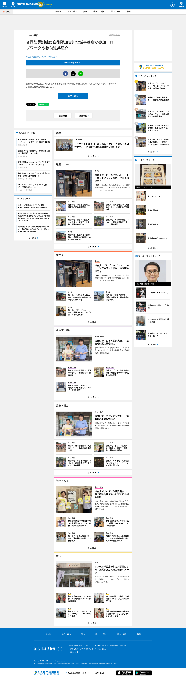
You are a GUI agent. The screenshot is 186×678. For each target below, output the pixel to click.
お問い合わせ (101, 649)
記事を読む (73, 95)
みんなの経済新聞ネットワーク (46, 673)
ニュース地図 (32, 35)
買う (85, 11)
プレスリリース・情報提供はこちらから (111, 645)
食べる (58, 11)
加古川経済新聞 (24, 4)
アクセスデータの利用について (81, 649)
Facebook (172, 5)
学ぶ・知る (116, 11)
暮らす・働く (99, 11)
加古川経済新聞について (79, 645)
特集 (129, 11)
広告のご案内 (75, 652)
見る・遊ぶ (72, 11)
